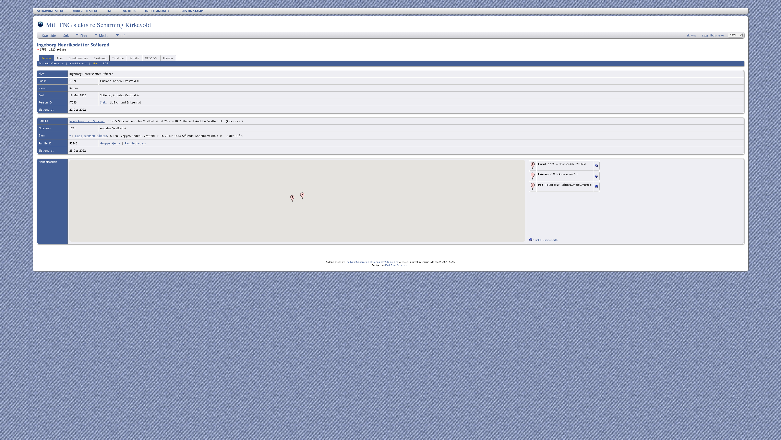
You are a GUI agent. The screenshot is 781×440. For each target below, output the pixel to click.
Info (124, 35)
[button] (302, 195)
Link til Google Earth (546, 240)
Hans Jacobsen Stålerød (91, 136)
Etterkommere (78, 58)
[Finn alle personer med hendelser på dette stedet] (138, 81)
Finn (83, 35)
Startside (49, 35)
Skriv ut (691, 35)
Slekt (103, 102)
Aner (60, 58)
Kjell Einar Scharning (396, 265)
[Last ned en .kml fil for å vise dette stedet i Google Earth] (596, 166)
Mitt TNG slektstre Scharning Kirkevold (98, 24)
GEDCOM (151, 58)
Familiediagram (135, 143)
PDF (105, 63)
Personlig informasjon (51, 63)
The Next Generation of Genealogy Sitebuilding (371, 262)
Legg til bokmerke (713, 35)
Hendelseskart (78, 63)
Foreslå (168, 58)
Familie (134, 58)
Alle (95, 63)
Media (103, 35)
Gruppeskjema (110, 143)
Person (46, 58)
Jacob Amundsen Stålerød (87, 121)
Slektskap (100, 58)
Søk (66, 35)
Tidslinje (118, 58)
